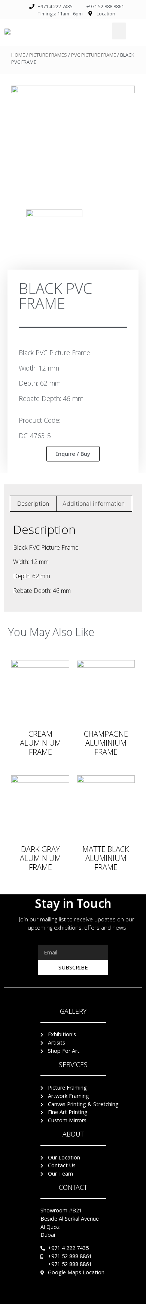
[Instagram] (87, 1296)
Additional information (94, 503)
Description (33, 503)
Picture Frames (48, 54)
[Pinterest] (73, 1296)
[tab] (33, 504)
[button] (119, 31)
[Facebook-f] (59, 1296)
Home (18, 54)
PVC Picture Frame (93, 54)
